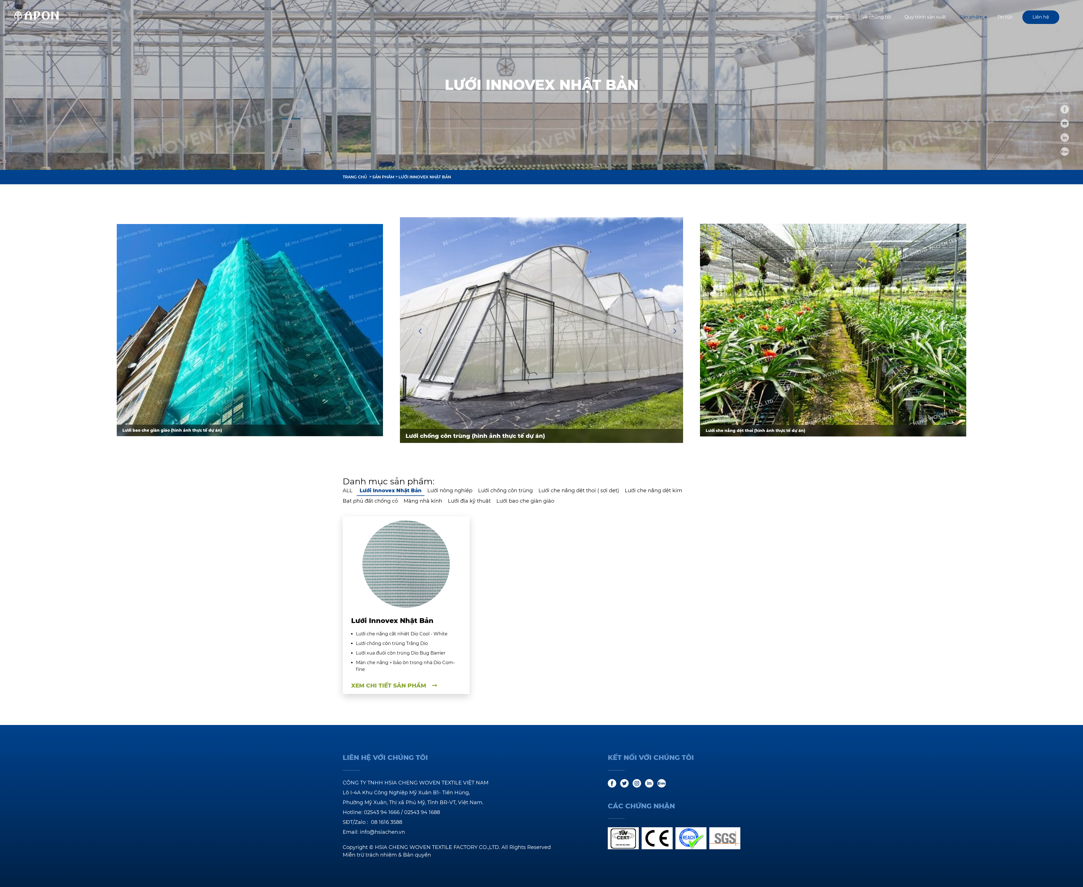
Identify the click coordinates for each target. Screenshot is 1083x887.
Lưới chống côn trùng (505, 490)
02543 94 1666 (382, 812)
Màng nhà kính (423, 501)
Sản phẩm (971, 17)
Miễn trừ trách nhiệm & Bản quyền (387, 855)
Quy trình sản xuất (925, 17)
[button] (420, 331)
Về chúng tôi (876, 17)
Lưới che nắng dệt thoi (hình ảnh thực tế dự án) (755, 430)
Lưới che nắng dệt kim (653, 490)
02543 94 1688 (422, 812)
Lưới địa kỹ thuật (469, 501)
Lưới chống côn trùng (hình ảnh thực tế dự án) (475, 436)
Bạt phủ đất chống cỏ (370, 501)
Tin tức (1005, 17)
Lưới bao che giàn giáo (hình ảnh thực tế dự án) (172, 430)
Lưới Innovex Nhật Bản (425, 176)
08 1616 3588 (386, 822)
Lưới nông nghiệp (449, 490)
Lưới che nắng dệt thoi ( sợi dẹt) (578, 490)
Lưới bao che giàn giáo (525, 501)
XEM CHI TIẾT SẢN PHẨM (389, 685)
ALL (348, 490)
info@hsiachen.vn (382, 832)
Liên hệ (1041, 17)
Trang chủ (837, 17)
